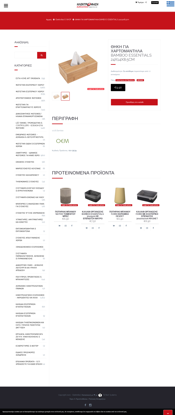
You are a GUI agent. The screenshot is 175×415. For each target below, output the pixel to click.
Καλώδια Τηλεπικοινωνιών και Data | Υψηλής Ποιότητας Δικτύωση (30, 325)
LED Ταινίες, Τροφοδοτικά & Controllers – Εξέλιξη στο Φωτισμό (29, 125)
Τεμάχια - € (142, 2)
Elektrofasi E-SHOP (63, 20)
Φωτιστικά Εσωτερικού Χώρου (30, 85)
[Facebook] (85, 405)
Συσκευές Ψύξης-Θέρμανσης (30, 213)
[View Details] (65, 225)
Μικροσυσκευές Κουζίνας (28, 168)
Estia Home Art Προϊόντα (125, 80)
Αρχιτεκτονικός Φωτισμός (28, 98)
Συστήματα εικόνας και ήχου (30, 197)
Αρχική (49, 20)
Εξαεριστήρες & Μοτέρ (27, 346)
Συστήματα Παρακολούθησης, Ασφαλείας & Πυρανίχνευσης (30, 256)
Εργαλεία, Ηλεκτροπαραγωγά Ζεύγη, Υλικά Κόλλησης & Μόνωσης (29, 336)
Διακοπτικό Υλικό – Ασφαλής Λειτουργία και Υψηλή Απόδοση (29, 267)
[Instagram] (90, 405)
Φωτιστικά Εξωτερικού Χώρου (30, 91)
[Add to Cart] (59, 225)
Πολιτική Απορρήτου (97, 399)
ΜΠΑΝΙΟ (140, 80)
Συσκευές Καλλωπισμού (27, 175)
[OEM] (106, 140)
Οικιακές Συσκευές (25, 162)
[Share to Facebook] (72, 225)
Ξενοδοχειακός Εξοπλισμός (29, 247)
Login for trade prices (96, 89)
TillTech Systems (109, 395)
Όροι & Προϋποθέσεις (79, 399)
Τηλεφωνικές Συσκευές (27, 182)
